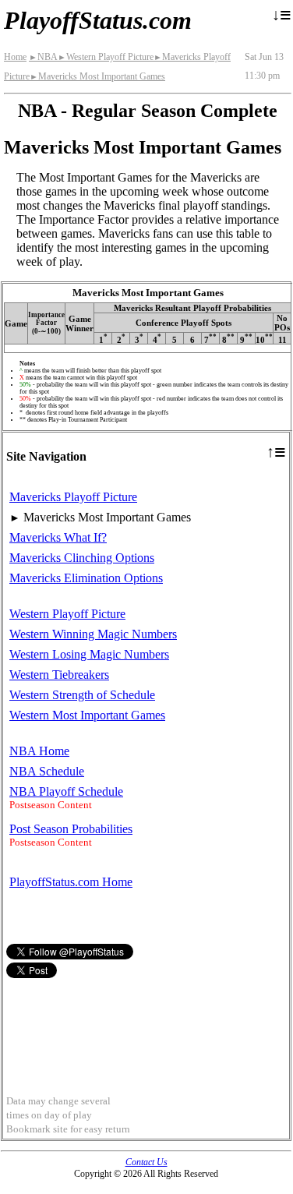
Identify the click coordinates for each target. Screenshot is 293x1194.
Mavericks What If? (58, 537)
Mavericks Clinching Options (81, 557)
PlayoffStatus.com (98, 20)
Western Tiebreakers (59, 674)
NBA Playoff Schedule (66, 791)
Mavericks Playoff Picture (73, 496)
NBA (43, 56)
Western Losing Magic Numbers (89, 654)
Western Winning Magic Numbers (93, 634)
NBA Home (39, 751)
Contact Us (146, 1162)
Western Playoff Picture (106, 56)
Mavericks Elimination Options (86, 578)
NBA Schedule (46, 771)
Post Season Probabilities (70, 828)
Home (15, 56)
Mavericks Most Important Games (97, 76)
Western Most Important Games (87, 715)
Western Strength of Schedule (82, 694)
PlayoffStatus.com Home (70, 881)
